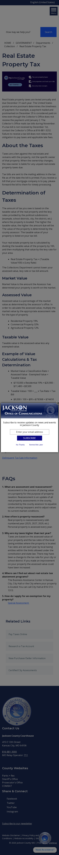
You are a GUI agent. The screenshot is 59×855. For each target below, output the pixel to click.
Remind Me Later (36, 445)
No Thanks (20, 445)
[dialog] (29, 427)
